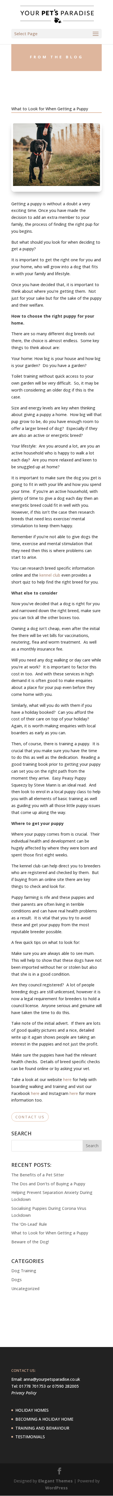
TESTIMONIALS (30, 1436)
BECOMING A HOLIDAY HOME (44, 1419)
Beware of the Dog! (30, 1242)
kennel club (49, 575)
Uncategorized (25, 1288)
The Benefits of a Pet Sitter (37, 1175)
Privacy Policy (24, 1393)
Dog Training (23, 1270)
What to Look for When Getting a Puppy (49, 1233)
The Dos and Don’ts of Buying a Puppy (48, 1183)
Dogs (16, 1279)
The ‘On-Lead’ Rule (29, 1224)
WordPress (56, 1488)
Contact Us (30, 1116)
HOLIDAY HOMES (32, 1410)
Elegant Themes (55, 1481)
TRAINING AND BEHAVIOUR (42, 1428)
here (67, 1079)
